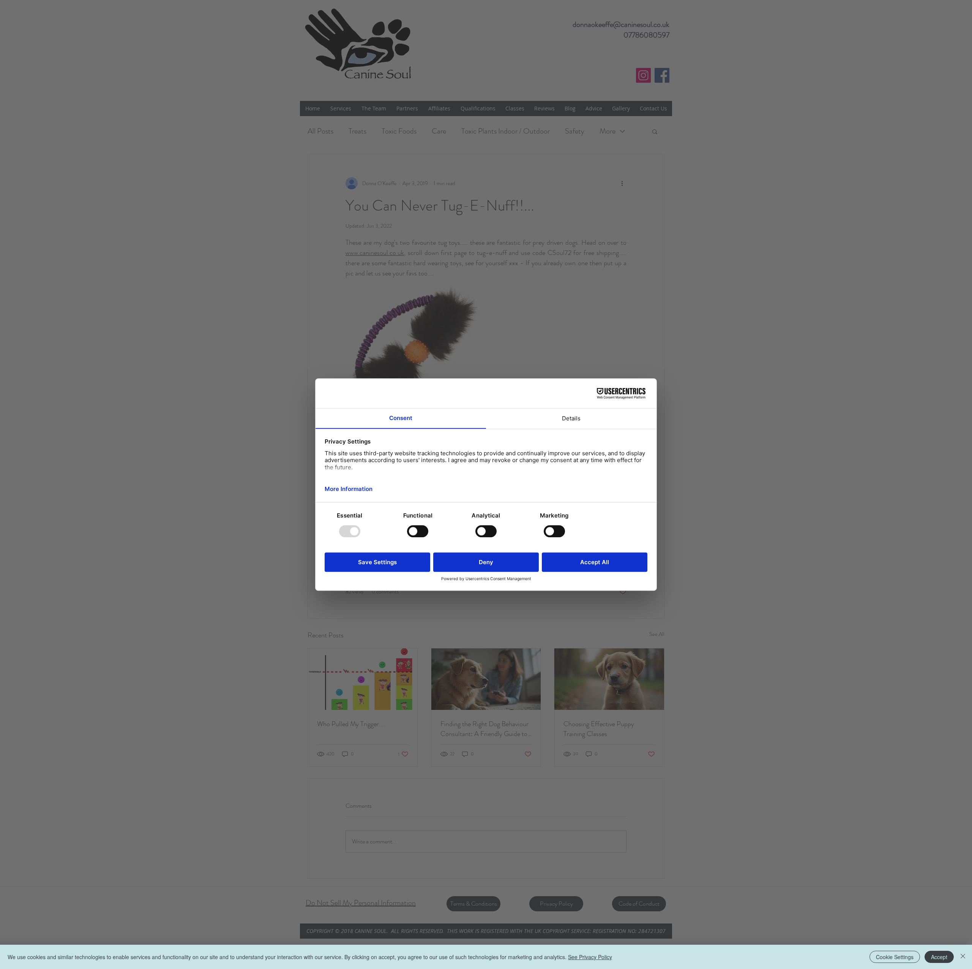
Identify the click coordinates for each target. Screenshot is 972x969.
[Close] (962, 957)
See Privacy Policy (590, 957)
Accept (939, 957)
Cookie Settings (895, 957)
